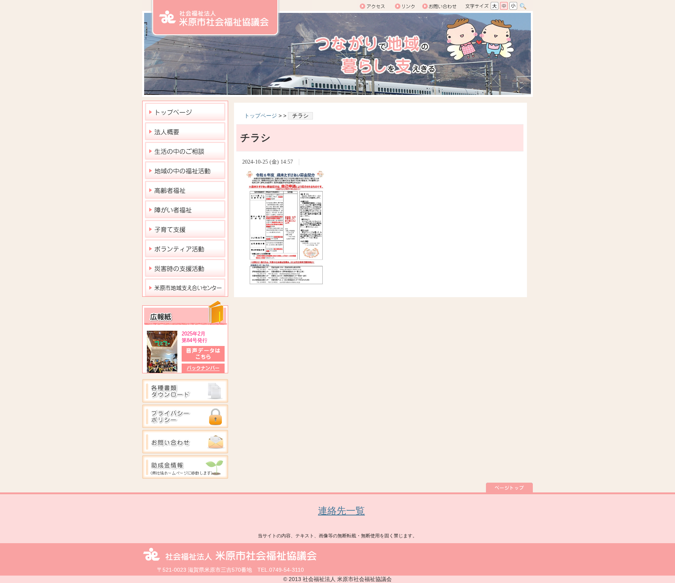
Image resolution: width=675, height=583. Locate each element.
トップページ (260, 116)
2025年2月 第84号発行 (194, 337)
